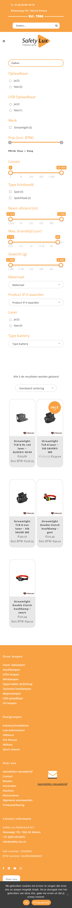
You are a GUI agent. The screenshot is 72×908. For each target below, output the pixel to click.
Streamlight (23, 127)
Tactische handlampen (17, 688)
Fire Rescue (10, 740)
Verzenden (9, 786)
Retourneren (11, 795)
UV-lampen (10, 703)
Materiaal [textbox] (18, 285)
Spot (18, 191)
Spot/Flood (22, 198)
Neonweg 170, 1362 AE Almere (22, 832)
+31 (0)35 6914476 (14, 837)
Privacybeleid (41, 902)
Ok (26, 902)
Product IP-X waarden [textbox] (25, 302)
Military (8, 744)
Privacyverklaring (13, 805)
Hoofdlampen (11, 669)
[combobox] (36, 284)
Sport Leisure (11, 749)
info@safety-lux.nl (14, 841)
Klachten (8, 790)
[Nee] (67, 894)
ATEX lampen (11, 674)
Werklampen (11, 679)
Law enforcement (14, 730)
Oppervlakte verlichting (17, 684)
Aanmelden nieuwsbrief (17, 771)
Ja (16, 80)
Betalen (7, 781)
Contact (8, 776)
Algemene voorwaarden (17, 800)
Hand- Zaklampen (14, 665)
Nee (18, 86)
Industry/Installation (16, 725)
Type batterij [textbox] (20, 344)
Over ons (11, 879)
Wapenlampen (12, 693)
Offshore (8, 735)
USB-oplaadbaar (13, 698)
